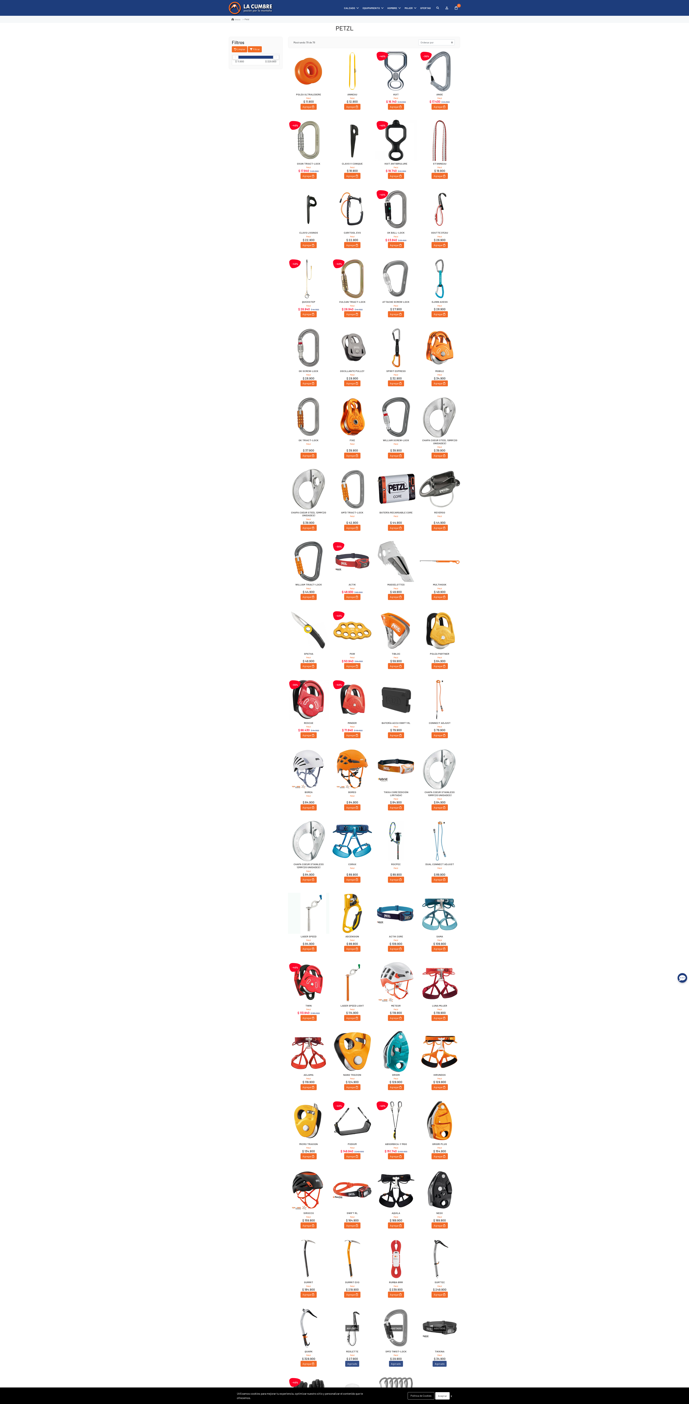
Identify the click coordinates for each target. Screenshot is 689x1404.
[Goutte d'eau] (439, 209)
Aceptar (442, 1395)
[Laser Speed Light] (352, 982)
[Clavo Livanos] (308, 209)
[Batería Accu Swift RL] (396, 699)
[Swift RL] (352, 1190)
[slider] (235, 57)
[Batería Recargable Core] (396, 489)
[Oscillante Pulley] (352, 348)
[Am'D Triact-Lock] (352, 489)
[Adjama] (308, 1051)
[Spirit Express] (396, 348)
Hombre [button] (392, 8)
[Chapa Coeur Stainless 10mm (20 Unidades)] (439, 768)
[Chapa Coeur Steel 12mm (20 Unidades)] (308, 489)
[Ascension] (352, 913)
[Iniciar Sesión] (447, 8)
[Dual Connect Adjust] (439, 841)
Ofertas (425, 8)
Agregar (307, 106)
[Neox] (439, 1190)
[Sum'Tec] (439, 1259)
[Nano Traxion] (352, 1051)
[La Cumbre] (250, 8)
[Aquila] (396, 1190)
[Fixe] (352, 417)
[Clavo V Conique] (352, 140)
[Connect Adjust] (439, 699)
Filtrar (256, 49)
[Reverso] (439, 489)
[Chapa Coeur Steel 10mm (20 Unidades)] (439, 417)
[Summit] (308, 1259)
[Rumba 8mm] (396, 1259)
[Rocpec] (396, 841)
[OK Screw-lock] (308, 348)
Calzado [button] (349, 8)
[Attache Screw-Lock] (396, 278)
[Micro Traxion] (308, 1120)
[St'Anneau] (439, 140)
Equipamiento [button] (371, 8)
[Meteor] (396, 982)
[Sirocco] (308, 1190)
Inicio (237, 19)
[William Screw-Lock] (396, 417)
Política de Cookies (421, 1395)
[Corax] (352, 841)
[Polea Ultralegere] (308, 71)
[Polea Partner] (439, 630)
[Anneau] (352, 71)
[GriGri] (396, 1051)
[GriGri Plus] (439, 1120)
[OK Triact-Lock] (308, 417)
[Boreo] (352, 768)
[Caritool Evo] (352, 209)
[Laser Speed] (308, 913)
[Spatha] (308, 630)
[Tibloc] (396, 630)
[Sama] (439, 913)
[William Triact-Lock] (308, 561)
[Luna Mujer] (439, 982)
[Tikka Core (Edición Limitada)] (396, 768)
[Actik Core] (396, 913)
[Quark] (308, 1328)
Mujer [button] (409, 8)
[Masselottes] (396, 561)
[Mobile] (439, 348)
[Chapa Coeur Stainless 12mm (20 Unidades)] (308, 841)
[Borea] (308, 768)
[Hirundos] (439, 1051)
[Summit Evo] (352, 1259)
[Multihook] (439, 561)
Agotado (352, 1363)
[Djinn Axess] (439, 278)
